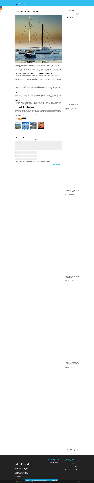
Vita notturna (51, 464)
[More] (20, 119)
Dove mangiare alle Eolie (53, 462)
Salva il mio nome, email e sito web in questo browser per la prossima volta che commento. (33, 161)
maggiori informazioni (47, 480)
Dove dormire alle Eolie (53, 460)
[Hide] (0, 11)
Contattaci (18, 476)
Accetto (54, 480)
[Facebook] (1, 7)
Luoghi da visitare (52, 465)
